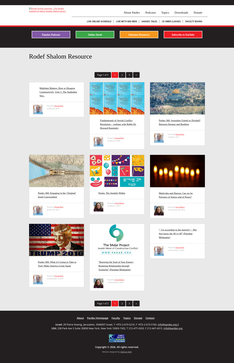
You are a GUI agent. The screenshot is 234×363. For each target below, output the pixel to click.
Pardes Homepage (97, 318)
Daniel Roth (59, 106)
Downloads (181, 12)
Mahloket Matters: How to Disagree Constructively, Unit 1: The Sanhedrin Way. (58, 92)
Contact (150, 318)
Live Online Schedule (99, 21)
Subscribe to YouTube (183, 34)
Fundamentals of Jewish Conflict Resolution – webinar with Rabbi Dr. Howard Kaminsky (118, 124)
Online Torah (95, 34)
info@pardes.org (173, 328)
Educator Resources (139, 34)
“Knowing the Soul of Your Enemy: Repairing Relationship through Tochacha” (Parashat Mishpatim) (116, 266)
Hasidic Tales (149, 21)
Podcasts (150, 12)
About (80, 318)
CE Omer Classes (171, 21)
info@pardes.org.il (168, 324)
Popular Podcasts (51, 34)
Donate (198, 12)
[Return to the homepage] (49, 10)
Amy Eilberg (119, 203)
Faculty (116, 318)
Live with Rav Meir (126, 21)
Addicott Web (126, 352)
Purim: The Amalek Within (111, 193)
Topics (165, 12)
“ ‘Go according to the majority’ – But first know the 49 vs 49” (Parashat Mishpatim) (178, 233)
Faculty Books (193, 21)
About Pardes (132, 12)
